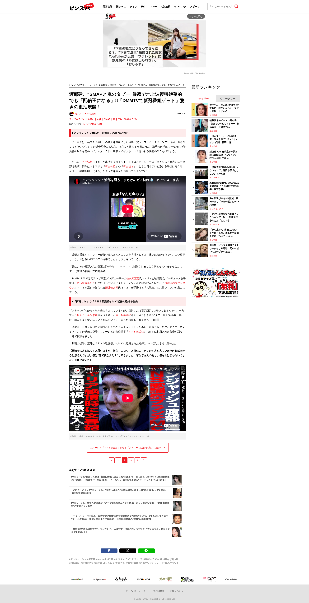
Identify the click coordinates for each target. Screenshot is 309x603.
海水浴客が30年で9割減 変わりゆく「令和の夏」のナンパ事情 (224, 201)
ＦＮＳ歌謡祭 (136, 331)
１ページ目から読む (93, 124)
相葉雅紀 (126, 315)
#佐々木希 (101, 559)
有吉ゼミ (128, 166)
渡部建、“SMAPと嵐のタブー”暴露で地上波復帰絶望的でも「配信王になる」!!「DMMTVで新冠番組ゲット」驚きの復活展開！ (169, 85)
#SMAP (159, 559)
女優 (99, 119)
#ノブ (124, 559)
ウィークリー (227, 98)
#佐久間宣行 (86, 563)
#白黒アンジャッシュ (150, 563)
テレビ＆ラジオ (77, 119)
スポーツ (195, 6)
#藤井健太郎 (100, 563)
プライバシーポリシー (137, 591)
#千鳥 (110, 559)
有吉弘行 (87, 161)
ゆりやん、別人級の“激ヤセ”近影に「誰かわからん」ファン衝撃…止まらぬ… (224, 107)
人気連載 (165, 6)
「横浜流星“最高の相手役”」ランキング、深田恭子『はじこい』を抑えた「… (224, 170)
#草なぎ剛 (169, 559)
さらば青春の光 (86, 283)
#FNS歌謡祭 (132, 563)
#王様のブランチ (170, 563)
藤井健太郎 (111, 287)
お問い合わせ (176, 591)
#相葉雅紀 (74, 563)
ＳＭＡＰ (79, 315)
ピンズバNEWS (76, 85)
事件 (143, 6)
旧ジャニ (121, 6)
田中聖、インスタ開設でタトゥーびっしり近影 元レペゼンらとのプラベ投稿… (224, 248)
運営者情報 (159, 591)
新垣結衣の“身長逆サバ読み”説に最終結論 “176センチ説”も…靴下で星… (224, 154)
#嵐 (176, 559)
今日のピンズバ (216, 209)
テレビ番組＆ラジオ (128, 119)
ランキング (180, 6)
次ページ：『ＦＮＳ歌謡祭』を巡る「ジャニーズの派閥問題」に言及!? (126, 447)
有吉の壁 (110, 166)
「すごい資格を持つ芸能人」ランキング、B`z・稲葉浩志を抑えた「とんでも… (224, 217)
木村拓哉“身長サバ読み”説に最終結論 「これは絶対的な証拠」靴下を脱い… (224, 185)
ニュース (91, 85)
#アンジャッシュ (77, 559)
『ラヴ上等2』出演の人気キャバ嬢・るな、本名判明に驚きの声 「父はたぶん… (224, 232)
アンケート (214, 178)
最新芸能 (107, 6)
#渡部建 (91, 559)
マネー (153, 6)
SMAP (107, 119)
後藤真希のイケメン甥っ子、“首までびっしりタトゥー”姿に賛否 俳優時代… (224, 123)
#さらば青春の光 (116, 563)
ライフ (133, 6)
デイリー (203, 98)
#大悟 (117, 559)
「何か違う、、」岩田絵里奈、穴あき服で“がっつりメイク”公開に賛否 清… (224, 139)
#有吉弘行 (149, 559)
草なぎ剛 (92, 315)
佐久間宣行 (132, 278)
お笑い (91, 119)
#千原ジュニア (135, 559)
